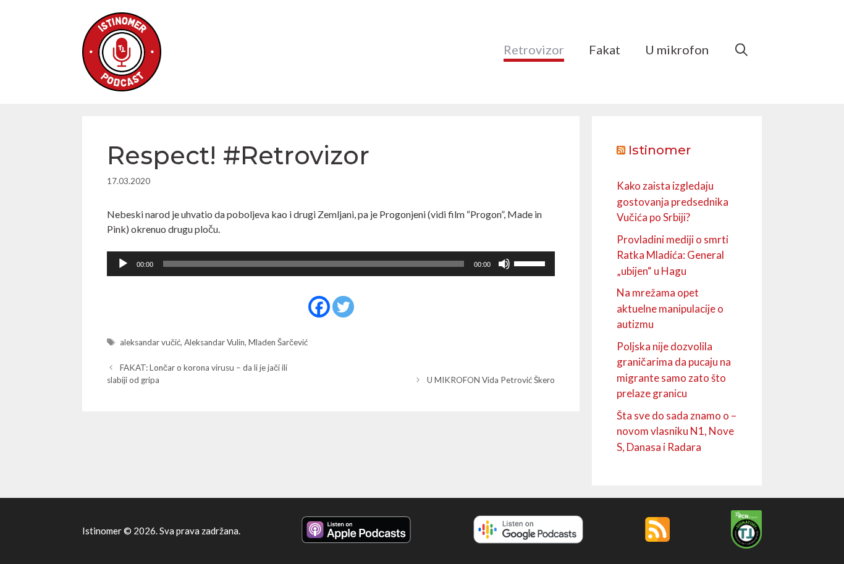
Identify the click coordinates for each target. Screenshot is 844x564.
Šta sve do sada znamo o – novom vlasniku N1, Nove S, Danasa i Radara (676, 431)
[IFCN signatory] (746, 544)
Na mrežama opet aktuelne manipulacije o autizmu (670, 308)
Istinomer (659, 150)
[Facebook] (319, 307)
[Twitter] (343, 307)
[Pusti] (123, 264)
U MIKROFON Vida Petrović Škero (491, 380)
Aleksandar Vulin (214, 342)
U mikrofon (677, 49)
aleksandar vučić (150, 342)
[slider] (531, 262)
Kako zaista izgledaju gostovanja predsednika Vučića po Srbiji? (672, 201)
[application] (331, 263)
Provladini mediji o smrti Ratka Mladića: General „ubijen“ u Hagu (672, 255)
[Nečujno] (504, 264)
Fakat (604, 49)
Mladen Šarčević (278, 342)
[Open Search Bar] (741, 49)
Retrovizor (534, 49)
